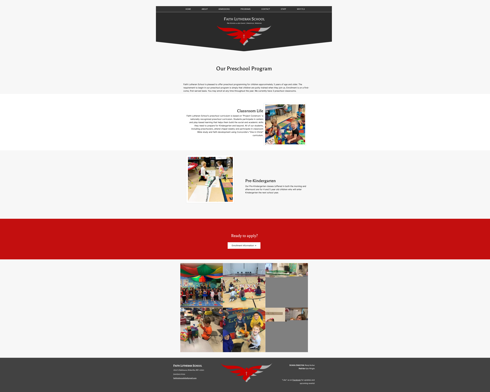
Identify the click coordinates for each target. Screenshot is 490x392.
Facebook (296, 380)
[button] (201, 285)
